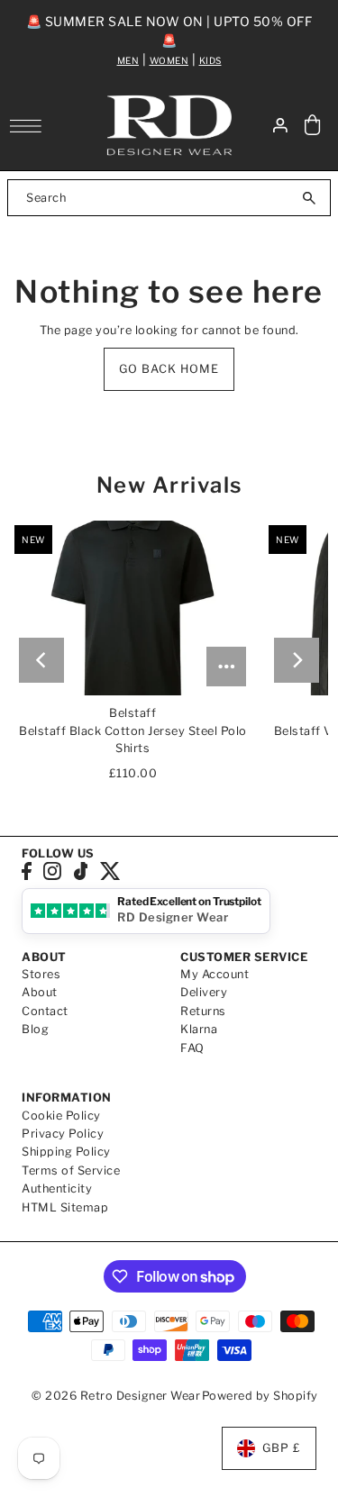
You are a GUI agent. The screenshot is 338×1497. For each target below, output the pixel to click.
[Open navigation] (30, 126)
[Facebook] (27, 871)
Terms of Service (71, 1170)
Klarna (198, 1029)
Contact (45, 1011)
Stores (41, 974)
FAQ (192, 1048)
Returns (203, 1011)
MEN (128, 60)
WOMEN (169, 60)
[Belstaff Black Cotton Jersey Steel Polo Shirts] (132, 608)
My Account (214, 974)
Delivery (203, 992)
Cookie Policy (61, 1115)
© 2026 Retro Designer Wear (116, 1395)
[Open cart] (312, 126)
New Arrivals (169, 485)
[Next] (296, 660)
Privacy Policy (63, 1133)
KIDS (210, 60)
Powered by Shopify (260, 1395)
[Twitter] (110, 871)
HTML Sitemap (65, 1207)
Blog (35, 1029)
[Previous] (41, 660)
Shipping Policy (66, 1151)
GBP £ (281, 1448)
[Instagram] (52, 871)
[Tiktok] (81, 871)
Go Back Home (169, 369)
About (40, 992)
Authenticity (57, 1188)
